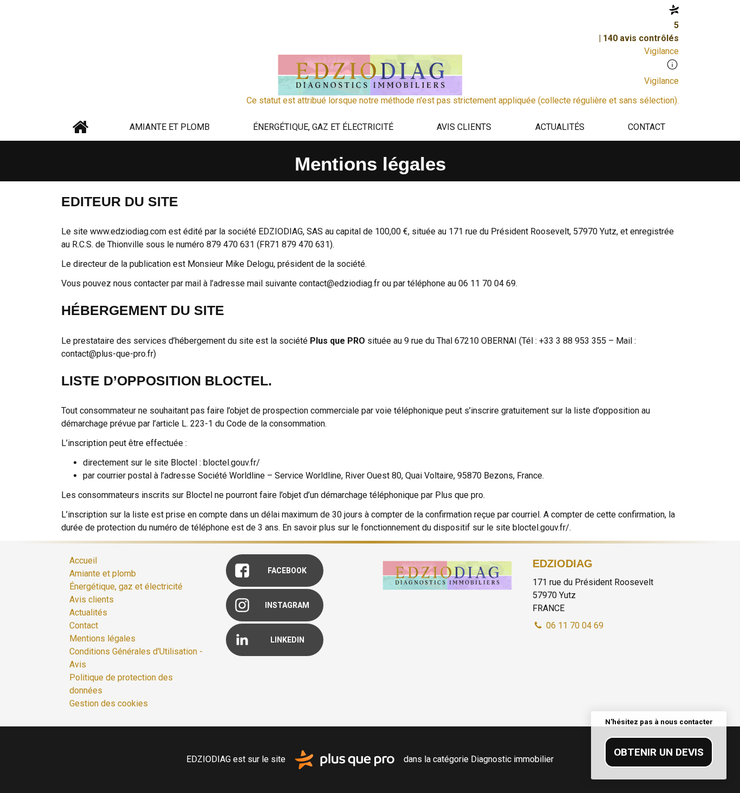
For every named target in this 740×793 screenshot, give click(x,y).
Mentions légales (102, 638)
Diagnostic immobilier (512, 759)
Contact (646, 127)
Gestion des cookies (108, 703)
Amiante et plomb (169, 127)
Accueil (80, 127)
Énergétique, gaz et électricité (323, 127)
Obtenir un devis (659, 752)
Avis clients (464, 127)
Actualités (560, 127)
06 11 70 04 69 (573, 625)
